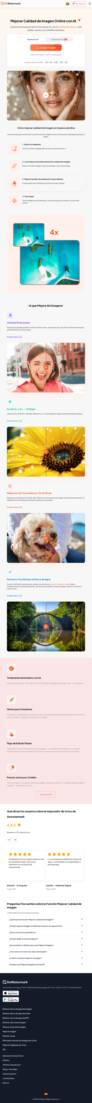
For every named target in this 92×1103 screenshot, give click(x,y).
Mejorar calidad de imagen (60, 584)
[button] (46, 551)
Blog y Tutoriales (10, 1069)
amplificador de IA (66, 27)
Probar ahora (46, 794)
